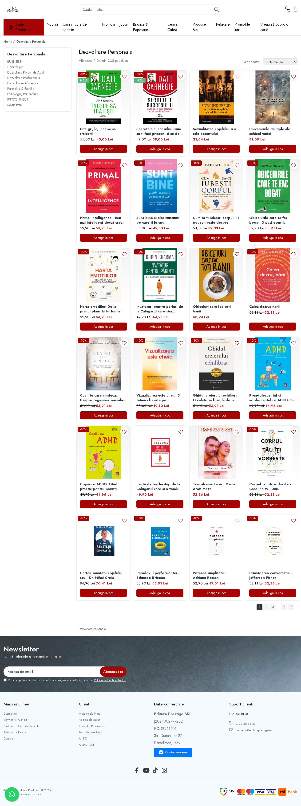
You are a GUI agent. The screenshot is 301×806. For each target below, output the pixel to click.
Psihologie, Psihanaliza (22, 94)
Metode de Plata (89, 714)
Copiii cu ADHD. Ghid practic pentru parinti (98, 486)
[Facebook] (137, 771)
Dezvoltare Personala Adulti (26, 72)
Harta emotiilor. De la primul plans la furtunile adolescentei (100, 309)
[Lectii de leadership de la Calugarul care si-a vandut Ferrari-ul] (160, 452)
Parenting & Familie (20, 88)
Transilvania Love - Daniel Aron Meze (214, 486)
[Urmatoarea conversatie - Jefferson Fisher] (273, 541)
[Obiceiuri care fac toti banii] (216, 275)
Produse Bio (199, 27)
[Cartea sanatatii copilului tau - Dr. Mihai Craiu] (103, 541)
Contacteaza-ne (176, 752)
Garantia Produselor (92, 726)
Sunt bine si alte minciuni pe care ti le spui (157, 220)
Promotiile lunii (242, 27)
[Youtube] (146, 771)
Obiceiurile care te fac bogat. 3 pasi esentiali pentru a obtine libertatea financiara (271, 220)
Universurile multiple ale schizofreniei (269, 131)
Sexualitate (14, 104)
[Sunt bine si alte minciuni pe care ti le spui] (160, 186)
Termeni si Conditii (16, 720)
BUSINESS (14, 61)
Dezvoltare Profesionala (23, 77)
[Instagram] (164, 771)
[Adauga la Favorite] (124, 76)
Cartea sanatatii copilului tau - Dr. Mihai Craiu (101, 575)
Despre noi (10, 714)
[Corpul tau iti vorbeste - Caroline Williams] (273, 452)
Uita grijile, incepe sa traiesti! (98, 131)
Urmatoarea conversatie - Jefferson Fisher (270, 575)
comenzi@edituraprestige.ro (253, 730)
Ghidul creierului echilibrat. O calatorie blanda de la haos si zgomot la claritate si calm (216, 397)
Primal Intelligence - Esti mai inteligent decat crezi (101, 220)
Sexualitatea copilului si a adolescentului (214, 131)
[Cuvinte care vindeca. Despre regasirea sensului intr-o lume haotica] (103, 363)
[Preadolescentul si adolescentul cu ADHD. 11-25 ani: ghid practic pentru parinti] (273, 363)
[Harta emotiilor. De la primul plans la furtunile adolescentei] (103, 275)
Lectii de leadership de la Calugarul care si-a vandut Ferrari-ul (158, 486)
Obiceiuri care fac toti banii (212, 309)
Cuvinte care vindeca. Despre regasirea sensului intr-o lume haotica (102, 397)
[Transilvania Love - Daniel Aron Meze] (216, 452)
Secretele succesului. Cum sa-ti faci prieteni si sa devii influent (159, 131)
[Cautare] (216, 9)
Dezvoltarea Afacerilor (22, 83)
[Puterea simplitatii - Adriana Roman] (216, 541)
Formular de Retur (90, 732)
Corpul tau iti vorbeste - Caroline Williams (270, 486)
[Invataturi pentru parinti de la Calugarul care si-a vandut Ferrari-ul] (160, 275)
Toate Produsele (23, 27)
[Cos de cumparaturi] (295, 9)
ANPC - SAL (87, 745)
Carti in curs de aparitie (75, 27)
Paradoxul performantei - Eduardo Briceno (157, 575)
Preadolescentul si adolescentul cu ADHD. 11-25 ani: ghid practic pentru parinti (272, 397)
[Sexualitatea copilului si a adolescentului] (216, 97)
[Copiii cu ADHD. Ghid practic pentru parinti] (103, 452)
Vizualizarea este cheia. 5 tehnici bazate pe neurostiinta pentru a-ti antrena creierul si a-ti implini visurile (158, 397)
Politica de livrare (15, 732)
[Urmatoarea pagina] (291, 607)
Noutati (52, 24)
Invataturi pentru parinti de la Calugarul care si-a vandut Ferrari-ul (159, 309)
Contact (9, 738)
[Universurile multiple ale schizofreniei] (273, 97)
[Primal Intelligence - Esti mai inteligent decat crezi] (103, 186)
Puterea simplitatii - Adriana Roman (209, 575)
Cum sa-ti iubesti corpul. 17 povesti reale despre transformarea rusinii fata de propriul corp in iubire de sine (216, 220)
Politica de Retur (89, 720)
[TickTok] (155, 771)
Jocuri (123, 24)
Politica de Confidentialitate (110, 680)
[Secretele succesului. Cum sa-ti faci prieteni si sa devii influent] (160, 97)
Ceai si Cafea (172, 27)
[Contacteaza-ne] (287, 9)
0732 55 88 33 (245, 723)
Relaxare (223, 24)
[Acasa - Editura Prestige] (27, 9)
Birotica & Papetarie (140, 27)
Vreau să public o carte (274, 27)
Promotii (108, 24)
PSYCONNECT (17, 99)
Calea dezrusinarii (264, 306)
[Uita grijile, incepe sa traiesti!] (103, 97)
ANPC (83, 738)
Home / (10, 41)
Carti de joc (15, 67)
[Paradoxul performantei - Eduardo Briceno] (160, 541)
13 (283, 606)
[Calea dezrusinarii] (273, 275)
